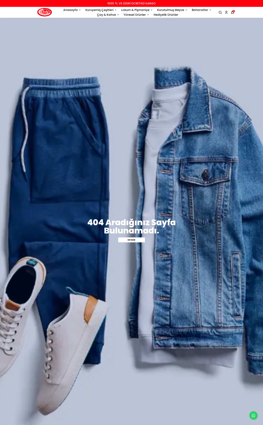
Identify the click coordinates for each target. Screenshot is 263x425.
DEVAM (131, 240)
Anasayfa (70, 10)
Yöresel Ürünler (135, 15)
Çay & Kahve (106, 15)
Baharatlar (200, 10)
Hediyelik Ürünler (166, 15)
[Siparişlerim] (226, 12)
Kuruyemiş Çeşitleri (99, 10)
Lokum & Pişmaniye (135, 10)
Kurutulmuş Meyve (170, 10)
